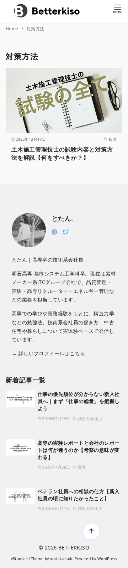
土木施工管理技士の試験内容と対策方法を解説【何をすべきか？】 (62, 153)
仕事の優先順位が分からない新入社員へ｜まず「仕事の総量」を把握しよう (78, 401)
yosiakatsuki (62, 558)
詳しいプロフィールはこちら (51, 353)
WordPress (107, 558)
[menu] (117, 8)
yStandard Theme (27, 558)
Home (13, 29)
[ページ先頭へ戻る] (91, 531)
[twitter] (65, 231)
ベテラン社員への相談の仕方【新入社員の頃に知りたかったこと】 (78, 495)
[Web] (54, 231)
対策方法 (35, 29)
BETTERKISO (73, 547)
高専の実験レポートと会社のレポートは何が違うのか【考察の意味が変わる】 (78, 449)
